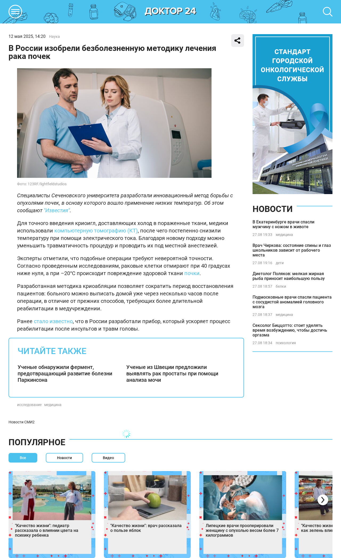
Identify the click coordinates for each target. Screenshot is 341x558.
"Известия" (57, 210)
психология (286, 343)
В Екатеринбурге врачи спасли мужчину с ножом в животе (283, 224)
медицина (53, 405)
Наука (54, 36)
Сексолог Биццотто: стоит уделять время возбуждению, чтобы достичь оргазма (290, 330)
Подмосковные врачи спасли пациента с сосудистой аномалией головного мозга (292, 302)
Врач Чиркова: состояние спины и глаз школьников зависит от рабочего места (292, 250)
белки (281, 286)
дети (280, 263)
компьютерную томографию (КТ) (96, 230)
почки (192, 273)
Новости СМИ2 (22, 422)
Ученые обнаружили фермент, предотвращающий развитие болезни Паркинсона (65, 373)
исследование (29, 405)
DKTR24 (170, 11)
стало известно (53, 321)
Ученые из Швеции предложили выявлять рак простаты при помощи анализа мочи (172, 373)
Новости (273, 209)
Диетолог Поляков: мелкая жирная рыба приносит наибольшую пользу (289, 276)
